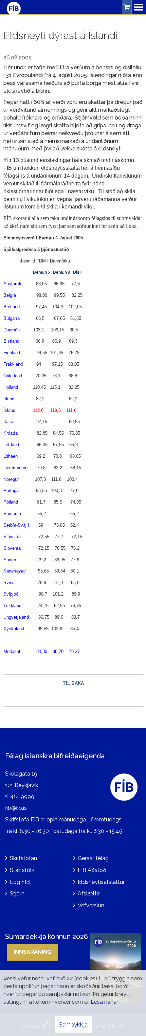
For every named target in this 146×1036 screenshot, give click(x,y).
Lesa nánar (104, 1002)
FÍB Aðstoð (92, 870)
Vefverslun (91, 905)
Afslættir (88, 893)
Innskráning (32, 952)
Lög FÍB (20, 882)
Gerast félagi (94, 858)
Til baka (73, 683)
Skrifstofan (23, 858)
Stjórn (17, 893)
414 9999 (22, 796)
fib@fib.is (16, 808)
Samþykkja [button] (73, 1024)
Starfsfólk (22, 870)
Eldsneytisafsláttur (101, 882)
